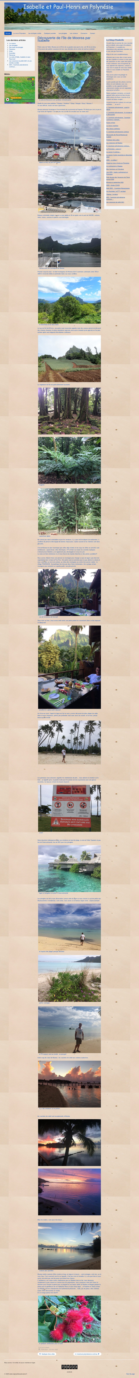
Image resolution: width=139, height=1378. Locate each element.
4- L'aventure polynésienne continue (117, 132)
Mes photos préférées (113, 129)
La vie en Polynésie (19, 33)
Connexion (84, 33)
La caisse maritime (112, 126)
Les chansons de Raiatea (114, 143)
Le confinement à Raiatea (114, 166)
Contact (92, 33)
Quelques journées (50, 33)
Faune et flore (110, 123)
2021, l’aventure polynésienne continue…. (115, 198)
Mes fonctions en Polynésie (115, 169)
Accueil (8, 33)
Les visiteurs (74, 33)
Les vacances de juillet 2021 (115, 202)
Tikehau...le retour (112, 194)
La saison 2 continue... (113, 152)
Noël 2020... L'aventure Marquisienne (118, 188)
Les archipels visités (34, 33)
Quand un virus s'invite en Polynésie (117, 163)
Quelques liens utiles (112, 140)
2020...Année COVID (113, 185)
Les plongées (63, 33)
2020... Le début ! (111, 160)
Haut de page (130, 1374)
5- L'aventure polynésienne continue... (118, 146)
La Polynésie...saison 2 (113, 149)
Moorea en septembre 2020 (114, 182)
